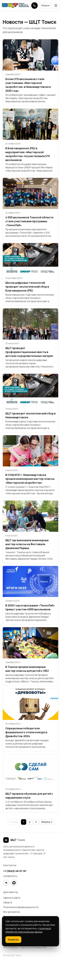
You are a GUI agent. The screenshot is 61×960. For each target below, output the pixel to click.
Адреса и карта (11, 897)
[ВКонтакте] (6, 883)
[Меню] (56, 5)
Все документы (11, 911)
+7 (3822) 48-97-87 (14, 871)
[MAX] (14, 883)
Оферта (7, 902)
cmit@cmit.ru (10, 876)
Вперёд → (46, 821)
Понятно (13, 939)
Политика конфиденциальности (20, 907)
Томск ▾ (45, 5)
